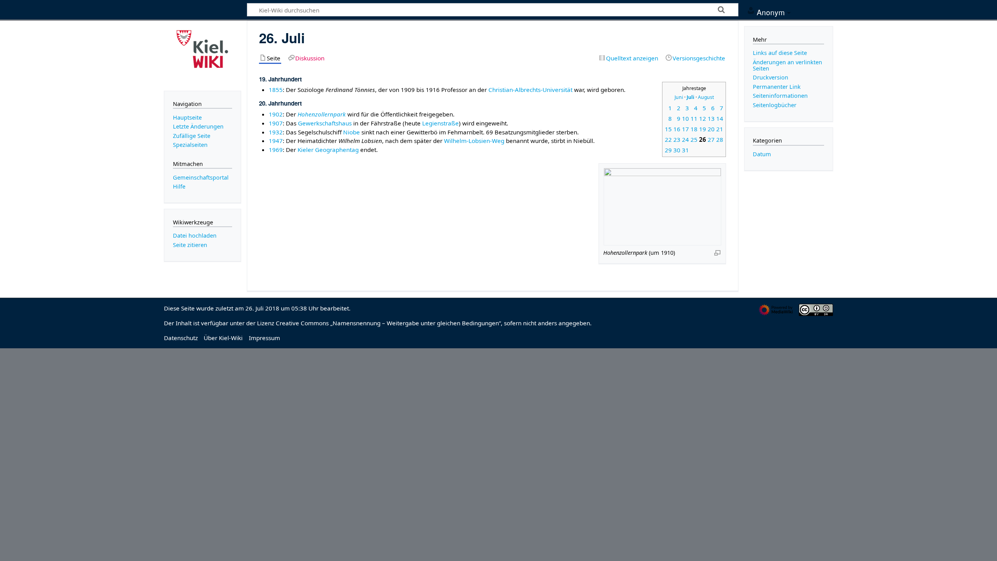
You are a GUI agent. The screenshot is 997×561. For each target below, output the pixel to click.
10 (685, 118)
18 (694, 129)
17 (685, 129)
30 (676, 150)
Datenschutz (181, 338)
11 (694, 118)
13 (711, 118)
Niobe (351, 132)
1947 (276, 141)
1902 (276, 114)
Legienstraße (440, 123)
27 (711, 139)
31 (685, 150)
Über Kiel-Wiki (223, 338)
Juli (690, 97)
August (706, 97)
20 (711, 129)
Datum (762, 154)
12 (702, 118)
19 (702, 129)
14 (719, 118)
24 (685, 139)
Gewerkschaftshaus (325, 123)
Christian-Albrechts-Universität (530, 90)
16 (676, 129)
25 (694, 139)
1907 (276, 123)
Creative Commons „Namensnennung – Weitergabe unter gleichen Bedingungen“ (388, 323)
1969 (276, 149)
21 (719, 129)
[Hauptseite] (202, 55)
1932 (276, 132)
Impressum (264, 338)
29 (668, 150)
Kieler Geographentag (328, 149)
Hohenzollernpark (322, 114)
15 (668, 129)
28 (719, 139)
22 (668, 139)
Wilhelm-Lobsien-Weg (474, 141)
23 (676, 139)
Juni (679, 97)
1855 (276, 90)
